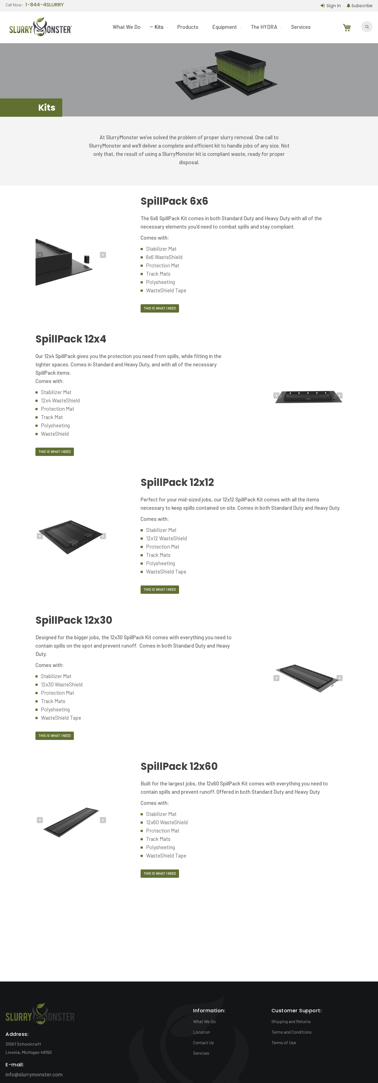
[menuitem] (126, 26)
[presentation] (40, 255)
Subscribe (361, 6)
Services (201, 1053)
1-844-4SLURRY (44, 5)
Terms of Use (283, 1042)
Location (201, 1031)
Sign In (334, 6)
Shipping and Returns (291, 1021)
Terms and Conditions (291, 1031)
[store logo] (40, 28)
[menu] (211, 26)
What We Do (204, 1021)
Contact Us (203, 1042)
